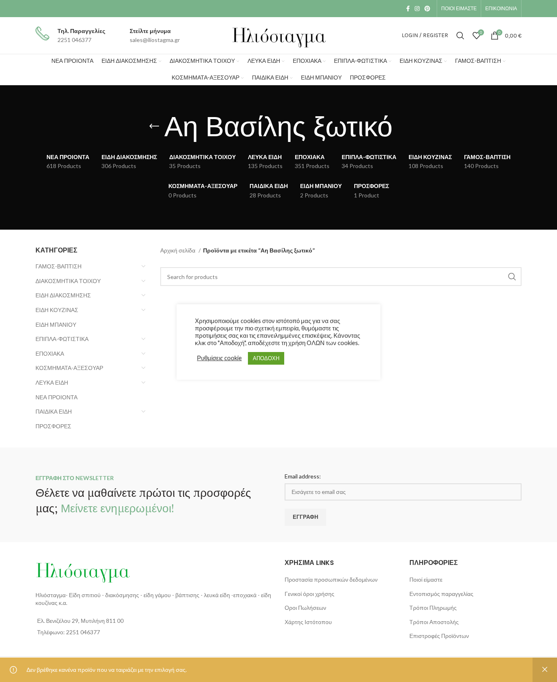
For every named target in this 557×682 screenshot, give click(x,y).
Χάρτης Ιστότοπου (308, 621)
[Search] (460, 35)
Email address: (303, 476)
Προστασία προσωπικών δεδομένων (331, 579)
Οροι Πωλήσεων (305, 607)
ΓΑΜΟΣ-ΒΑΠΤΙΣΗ (58, 266)
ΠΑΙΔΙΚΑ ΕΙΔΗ (53, 411)
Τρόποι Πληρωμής (433, 607)
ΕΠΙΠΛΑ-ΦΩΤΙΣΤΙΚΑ (61, 338)
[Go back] (154, 126)
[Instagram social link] (417, 8)
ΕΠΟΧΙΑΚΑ (49, 353)
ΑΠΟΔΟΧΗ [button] (266, 358)
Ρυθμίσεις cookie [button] (219, 357)
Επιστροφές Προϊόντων (439, 635)
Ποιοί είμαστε (425, 579)
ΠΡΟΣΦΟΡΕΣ (53, 426)
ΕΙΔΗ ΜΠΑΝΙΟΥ (55, 324)
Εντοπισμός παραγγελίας (441, 593)
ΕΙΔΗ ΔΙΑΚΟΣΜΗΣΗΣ (63, 295)
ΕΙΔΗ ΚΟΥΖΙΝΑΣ (56, 309)
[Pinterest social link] (427, 8)
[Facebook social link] (408, 8)
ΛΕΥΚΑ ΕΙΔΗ (51, 382)
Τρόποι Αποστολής (434, 621)
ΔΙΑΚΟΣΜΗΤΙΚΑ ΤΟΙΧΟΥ (68, 280)
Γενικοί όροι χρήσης (309, 593)
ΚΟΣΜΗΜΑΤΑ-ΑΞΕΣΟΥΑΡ (69, 367)
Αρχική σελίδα (178, 250)
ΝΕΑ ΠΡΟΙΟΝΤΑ (56, 397)
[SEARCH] (512, 276)
